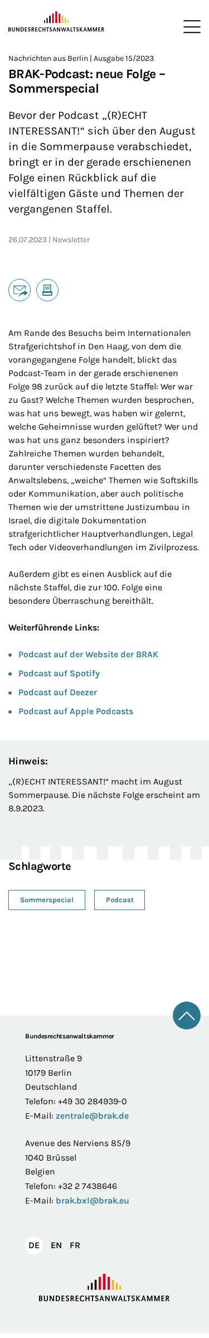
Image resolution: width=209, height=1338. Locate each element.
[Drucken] (47, 290)
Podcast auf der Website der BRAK (88, 654)
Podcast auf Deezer (57, 692)
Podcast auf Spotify (59, 673)
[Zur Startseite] (56, 22)
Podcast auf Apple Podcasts (75, 711)
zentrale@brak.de (92, 1115)
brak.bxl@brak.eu (92, 1200)
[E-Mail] (19, 290)
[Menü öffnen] (189, 27)
